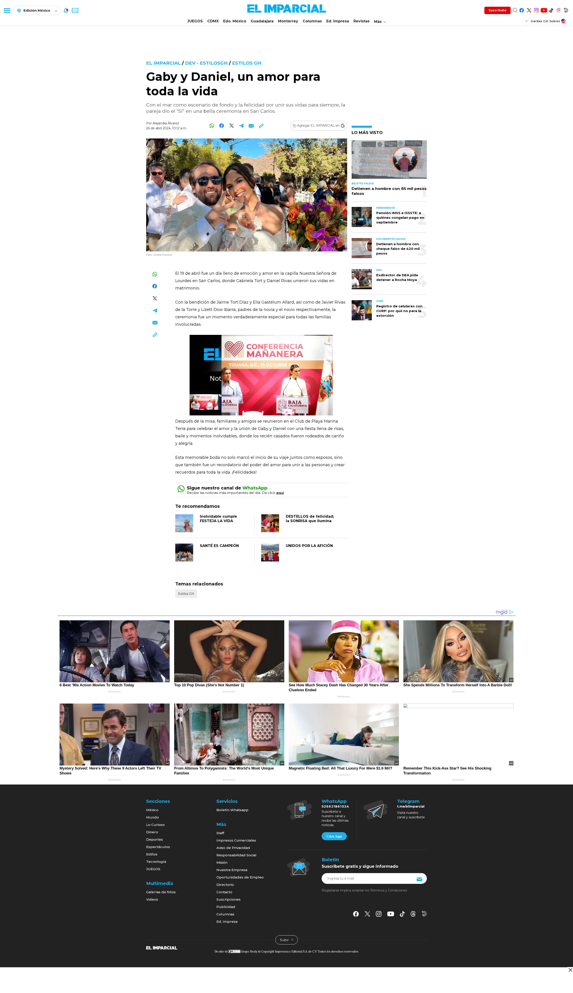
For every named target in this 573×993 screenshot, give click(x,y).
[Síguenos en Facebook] (521, 9)
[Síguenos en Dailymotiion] (424, 913)
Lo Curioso (155, 825)
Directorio (225, 884)
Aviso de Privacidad (233, 848)
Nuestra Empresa (231, 870)
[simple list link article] (389, 161)
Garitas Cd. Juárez (545, 21)
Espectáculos (158, 847)
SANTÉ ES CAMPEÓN (219, 546)
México (152, 810)
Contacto (224, 892)
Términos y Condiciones (388, 890)
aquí (280, 493)
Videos (152, 899)
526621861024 (335, 806)
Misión (221, 862)
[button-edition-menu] (527, 21)
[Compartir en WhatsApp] (212, 125)
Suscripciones (228, 899)
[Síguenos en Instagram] (536, 9)
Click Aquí (334, 836)
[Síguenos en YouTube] (543, 9)
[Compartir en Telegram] (241, 125)
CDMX (213, 21)
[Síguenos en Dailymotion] (566, 9)
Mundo (152, 817)
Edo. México (234, 21)
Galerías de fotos (161, 892)
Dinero (152, 832)
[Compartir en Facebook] (221, 125)
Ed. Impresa (337, 21)
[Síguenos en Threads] (558, 9)
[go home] (161, 947)
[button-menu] (6, 10)
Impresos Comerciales (236, 840)
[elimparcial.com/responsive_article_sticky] (570, 970)
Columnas (312, 21)
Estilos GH (246, 63)
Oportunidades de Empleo (240, 877)
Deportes (154, 839)
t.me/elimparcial (410, 806)
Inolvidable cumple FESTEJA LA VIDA (218, 518)
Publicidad (225, 907)
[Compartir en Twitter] (231, 125)
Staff (220, 833)
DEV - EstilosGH (206, 63)
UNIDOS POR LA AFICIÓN (309, 546)
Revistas (361, 21)
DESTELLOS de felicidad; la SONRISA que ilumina (310, 518)
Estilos (151, 854)
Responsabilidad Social (236, 855)
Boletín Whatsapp (232, 810)
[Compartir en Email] (251, 125)
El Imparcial (163, 63)
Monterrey (288, 21)
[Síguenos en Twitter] (529, 9)
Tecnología (156, 861)
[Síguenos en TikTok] (551, 9)
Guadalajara (262, 21)
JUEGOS (195, 21)
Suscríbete (497, 10)
